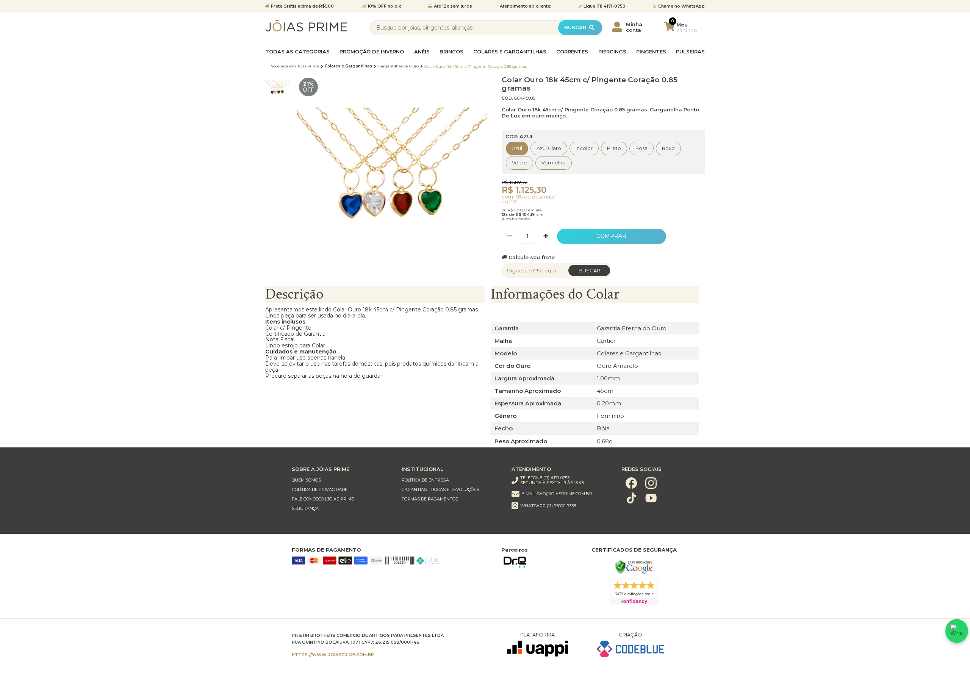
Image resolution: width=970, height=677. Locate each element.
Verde (519, 162)
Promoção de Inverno (372, 52)
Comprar (611, 236)
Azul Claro (549, 148)
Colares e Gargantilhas (509, 52)
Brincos (451, 52)
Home (295, 66)
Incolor (584, 148)
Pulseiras (690, 52)
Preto (614, 148)
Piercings (612, 52)
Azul (517, 148)
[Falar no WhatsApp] (956, 631)
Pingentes (651, 52)
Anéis (422, 52)
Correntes (572, 52)
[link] (339, 480)
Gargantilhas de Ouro (398, 66)
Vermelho (553, 162)
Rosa (641, 148)
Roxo (668, 148)
